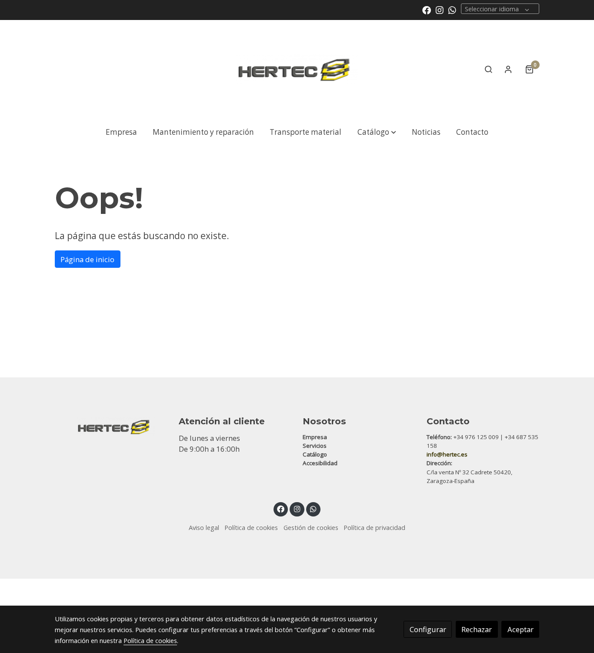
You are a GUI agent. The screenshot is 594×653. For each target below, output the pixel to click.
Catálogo (315, 454)
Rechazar (476, 629)
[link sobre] (111, 425)
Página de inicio (87, 259)
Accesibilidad (320, 463)
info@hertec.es (447, 454)
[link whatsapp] (452, 9)
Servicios (315, 446)
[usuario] (508, 69)
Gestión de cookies (311, 527)
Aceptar (520, 629)
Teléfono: (439, 437)
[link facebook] (426, 9)
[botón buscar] (488, 69)
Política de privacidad (374, 527)
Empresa (315, 437)
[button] (377, 132)
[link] (297, 69)
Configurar (428, 629)
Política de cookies (251, 527)
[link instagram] (440, 9)
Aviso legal (204, 527)
